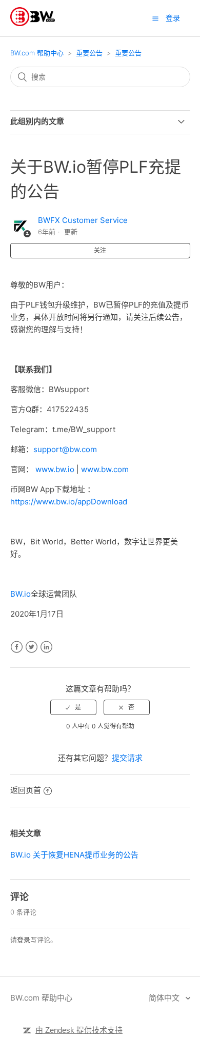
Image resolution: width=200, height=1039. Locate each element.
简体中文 (165, 998)
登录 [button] (173, 17)
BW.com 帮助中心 (37, 53)
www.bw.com (105, 469)
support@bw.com (65, 449)
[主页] (32, 23)
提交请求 (127, 758)
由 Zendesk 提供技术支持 (79, 1030)
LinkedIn (46, 647)
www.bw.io (54, 469)
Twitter (31, 647)
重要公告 (89, 53)
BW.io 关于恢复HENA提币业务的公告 (74, 855)
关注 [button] (100, 250)
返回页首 (25, 790)
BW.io (20, 594)
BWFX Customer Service (83, 220)
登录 (23, 939)
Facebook (16, 647)
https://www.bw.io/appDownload (68, 501)
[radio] (73, 707)
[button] (155, 18)
